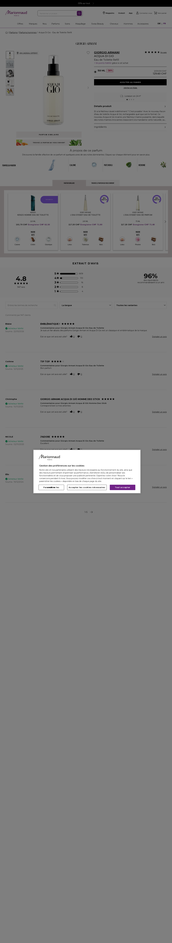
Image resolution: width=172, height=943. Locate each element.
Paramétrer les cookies (51, 487)
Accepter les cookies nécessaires (87, 487)
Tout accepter (122, 487)
